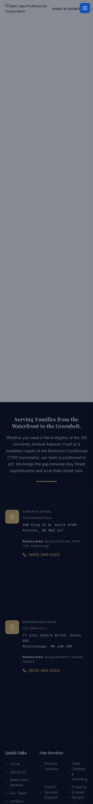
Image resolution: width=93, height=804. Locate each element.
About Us (18, 772)
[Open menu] (85, 8)
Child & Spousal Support (51, 792)
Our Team (18, 793)
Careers (16, 801)
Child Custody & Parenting (79, 771)
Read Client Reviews (19, 782)
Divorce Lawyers (51, 766)
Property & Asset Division (79, 792)
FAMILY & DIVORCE (68, 9)
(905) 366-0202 (44, 554)
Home (15, 764)
